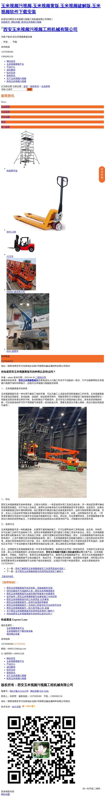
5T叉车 (10, 256)
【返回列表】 (7, 576)
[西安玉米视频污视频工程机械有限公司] (39, 29)
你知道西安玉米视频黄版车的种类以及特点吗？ (29, 614)
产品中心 (11, 67)
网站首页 (11, 61)
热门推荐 (5, 127)
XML (46, 691)
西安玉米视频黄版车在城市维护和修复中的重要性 (31, 593)
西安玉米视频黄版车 (28, 380)
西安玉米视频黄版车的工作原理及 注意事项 (28, 599)
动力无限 (16, 707)
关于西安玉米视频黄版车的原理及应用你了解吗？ (31, 611)
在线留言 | (6, 22)
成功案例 (11, 70)
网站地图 (34, 691)
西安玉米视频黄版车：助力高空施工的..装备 (28, 608)
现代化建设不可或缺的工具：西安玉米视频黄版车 (31, 591)
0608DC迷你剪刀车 (16, 292)
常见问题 (5, 117)
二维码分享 (40, 377)
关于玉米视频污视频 (16, 78)
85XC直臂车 (12, 351)
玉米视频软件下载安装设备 (20, 631)
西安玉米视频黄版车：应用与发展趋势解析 (27, 602)
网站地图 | (16, 22)
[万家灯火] (28, 707)
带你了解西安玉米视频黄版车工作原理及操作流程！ (40, 568)
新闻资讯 (11, 75)
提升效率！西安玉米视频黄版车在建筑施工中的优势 (32, 596)
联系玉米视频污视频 (31, 22)
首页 (26, 86)
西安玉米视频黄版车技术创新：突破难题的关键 (29, 588)
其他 (3, 122)
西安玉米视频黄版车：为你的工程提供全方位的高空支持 (34, 605)
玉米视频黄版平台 (15, 64)
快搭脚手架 (12, 171)
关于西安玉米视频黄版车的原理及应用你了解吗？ (39, 571)
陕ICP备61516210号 (19, 691)
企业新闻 (45, 86)
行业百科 (5, 112)
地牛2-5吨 (11, 232)
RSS (42, 691)
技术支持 (11, 73)
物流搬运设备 (13, 634)
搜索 (29, 89)
